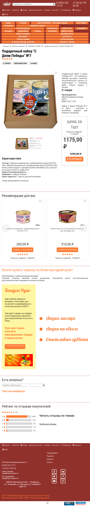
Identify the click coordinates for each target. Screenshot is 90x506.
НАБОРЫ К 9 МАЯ (34, 46)
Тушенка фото (52, 453)
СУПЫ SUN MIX (67, 39)
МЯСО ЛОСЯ (67, 31)
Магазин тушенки (18, 46)
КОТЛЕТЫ (67, 36)
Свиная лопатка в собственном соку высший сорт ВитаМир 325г (67, 230)
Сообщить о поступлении (22, 250)
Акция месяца (60, 318)
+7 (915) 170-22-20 (80, 4)
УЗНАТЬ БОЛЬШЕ (15, 345)
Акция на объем (61, 329)
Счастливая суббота (66, 339)
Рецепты (50, 456)
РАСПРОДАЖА (23, 28)
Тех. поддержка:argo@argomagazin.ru (10, 477)
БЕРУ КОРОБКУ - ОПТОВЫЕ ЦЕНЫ (52, 23)
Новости (50, 459)
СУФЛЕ (23, 23)
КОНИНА (8, 31)
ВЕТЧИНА (81, 23)
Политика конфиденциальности (14, 462)
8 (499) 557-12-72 (62, 4)
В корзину (74, 159)
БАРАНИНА (23, 31)
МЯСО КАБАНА (23, 34)
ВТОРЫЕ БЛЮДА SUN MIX (23, 42)
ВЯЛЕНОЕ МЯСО (38, 26)
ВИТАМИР (23, 36)
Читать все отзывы (47, 424)
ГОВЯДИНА (8, 26)
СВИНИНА (81, 28)
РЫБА (8, 23)
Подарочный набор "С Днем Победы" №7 (58, 46)
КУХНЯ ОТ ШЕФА (67, 42)
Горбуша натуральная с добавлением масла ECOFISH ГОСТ (22, 230)
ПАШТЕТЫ (66, 28)
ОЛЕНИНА (52, 31)
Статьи (49, 462)
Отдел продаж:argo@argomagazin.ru (10, 472)
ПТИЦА (38, 31)
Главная (6, 46)
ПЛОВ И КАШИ (23, 39)
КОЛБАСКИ (52, 28)
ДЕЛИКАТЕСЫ (67, 34)
